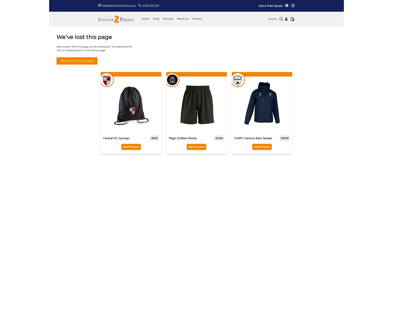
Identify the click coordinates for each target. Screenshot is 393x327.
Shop (156, 18)
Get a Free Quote (270, 6)
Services (168, 18)
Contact (197, 18)
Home (145, 18)
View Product (131, 146)
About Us (183, 18)
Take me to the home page (77, 60)
